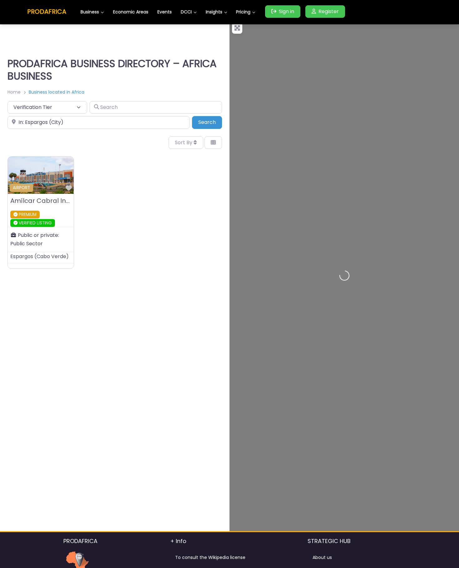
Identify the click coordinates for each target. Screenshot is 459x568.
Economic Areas (130, 12)
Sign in (286, 11)
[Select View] (213, 142)
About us (322, 557)
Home (14, 92)
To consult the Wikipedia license (210, 557)
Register (328, 11)
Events (164, 12)
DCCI (186, 12)
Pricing (243, 12)
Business (90, 12)
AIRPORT (21, 188)
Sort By (184, 142)
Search (210, 122)
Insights (214, 12)
